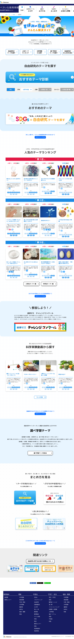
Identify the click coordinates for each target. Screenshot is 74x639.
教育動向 (6, 594)
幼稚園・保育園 (53, 609)
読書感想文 (37, 604)
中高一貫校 (22, 602)
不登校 (50, 619)
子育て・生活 (52, 594)
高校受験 (21, 599)
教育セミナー (8, 599)
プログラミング (38, 599)
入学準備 (51, 611)
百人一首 (36, 609)
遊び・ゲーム (52, 614)
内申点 (21, 609)
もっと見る (39, 397)
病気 (50, 599)
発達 (50, 616)
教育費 (6, 597)
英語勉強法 (37, 628)
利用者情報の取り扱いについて (58, 636)
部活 (35, 621)
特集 (20, 614)
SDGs (35, 597)
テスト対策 (37, 616)
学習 (35, 619)
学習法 (35, 594)
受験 (19, 594)
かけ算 (36, 607)
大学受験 (21, 604)
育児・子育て (52, 597)
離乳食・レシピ (53, 602)
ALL (11, 89)
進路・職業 (22, 611)
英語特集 (36, 631)
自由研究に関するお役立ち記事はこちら (39, 561)
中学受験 (21, 597)
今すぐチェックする (40, 137)
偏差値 (21, 607)
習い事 (50, 604)
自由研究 (36, 602)
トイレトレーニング (54, 607)
